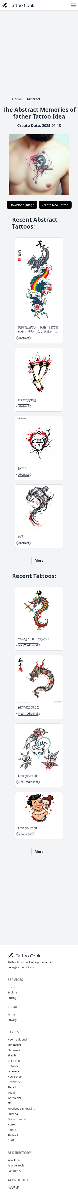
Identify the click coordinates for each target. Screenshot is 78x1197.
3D (9, 1103)
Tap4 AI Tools (16, 1165)
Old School (14, 1061)
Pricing (12, 998)
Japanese (13, 1071)
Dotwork (13, 1066)
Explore (12, 992)
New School (15, 1076)
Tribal (11, 1092)
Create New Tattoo (55, 205)
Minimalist (14, 1045)
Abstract (33, 99)
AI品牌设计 (14, 1187)
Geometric (14, 1082)
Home (17, 99)
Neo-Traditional (17, 1039)
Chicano (13, 1114)
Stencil (12, 1087)
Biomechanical (17, 1119)
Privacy (12, 1020)
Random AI (15, 1171)
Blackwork (14, 1050)
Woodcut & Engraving (21, 1108)
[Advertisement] (39, 53)
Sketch (12, 1055)
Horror (12, 1124)
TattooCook (23, 962)
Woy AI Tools (15, 1160)
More (39, 560)
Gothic (12, 1130)
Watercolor (14, 1098)
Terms (11, 1014)
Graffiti (12, 1140)
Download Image (22, 205)
